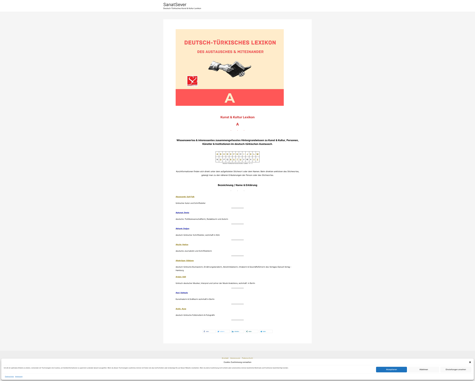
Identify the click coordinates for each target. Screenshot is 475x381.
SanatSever (174, 4)
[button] (470, 362)
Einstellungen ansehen (456, 369)
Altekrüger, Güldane (185, 260)
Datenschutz (9, 376)
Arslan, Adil (181, 277)
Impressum (19, 376)
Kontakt (225, 358)
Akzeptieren (391, 369)
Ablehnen (423, 369)
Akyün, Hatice (182, 244)
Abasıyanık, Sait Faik (185, 197)
